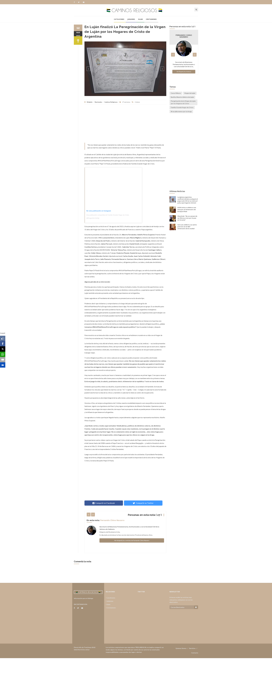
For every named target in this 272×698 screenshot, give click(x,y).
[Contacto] (83, 2)
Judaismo (131, 19)
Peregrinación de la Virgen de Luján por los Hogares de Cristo (183, 102)
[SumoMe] (2, 365)
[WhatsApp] (2, 354)
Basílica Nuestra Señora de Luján (182, 97)
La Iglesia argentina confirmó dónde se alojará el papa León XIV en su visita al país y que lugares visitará (187, 200)
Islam (140, 19)
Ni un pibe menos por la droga (181, 111)
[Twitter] (79, 2)
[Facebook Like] (2, 338)
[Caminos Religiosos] (136, 10)
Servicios (192, 648)
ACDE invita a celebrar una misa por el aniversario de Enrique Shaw (186, 209)
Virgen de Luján (189, 93)
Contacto (194, 653)
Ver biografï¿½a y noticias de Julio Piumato (132, 543)
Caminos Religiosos (111, 102)
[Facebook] (75, 2)
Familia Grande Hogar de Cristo (182, 107)
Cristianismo (151, 19)
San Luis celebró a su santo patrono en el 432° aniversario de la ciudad (187, 227)
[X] (2, 349)
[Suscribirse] (196, 607)
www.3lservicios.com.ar (82, 649)
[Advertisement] (125, 124)
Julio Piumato (107, 520)
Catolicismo (119, 19)
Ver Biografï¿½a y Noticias (184, 72)
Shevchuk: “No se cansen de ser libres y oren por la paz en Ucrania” (187, 218)
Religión (89, 102)
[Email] (2, 359)
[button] (88, 69)
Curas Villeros (176, 93)
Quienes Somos (181, 648)
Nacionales (98, 102)
